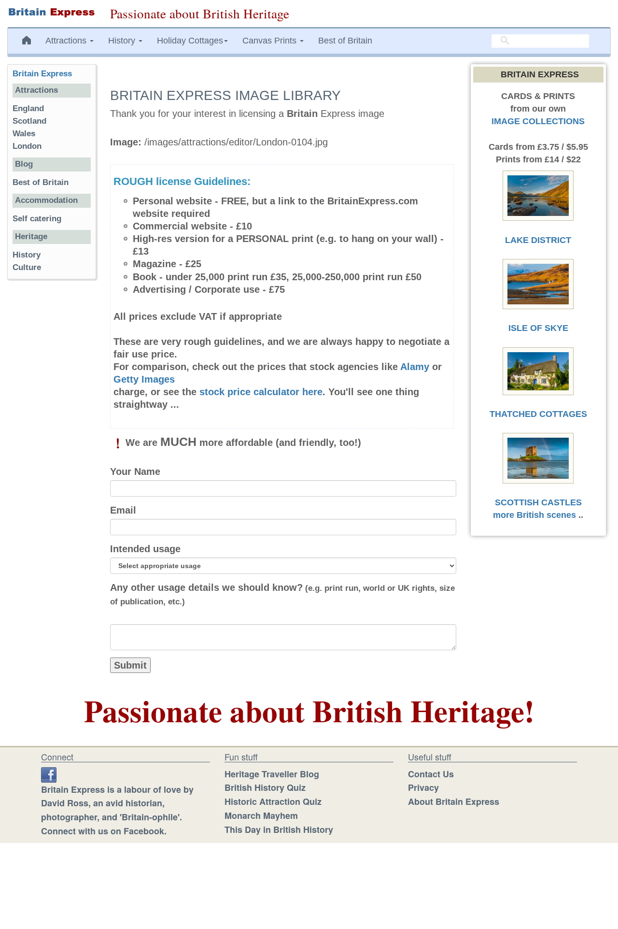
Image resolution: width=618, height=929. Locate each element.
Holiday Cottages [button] (190, 40)
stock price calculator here (261, 391)
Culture (27, 267)
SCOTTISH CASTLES (538, 502)
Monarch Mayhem (261, 815)
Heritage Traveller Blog (272, 774)
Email (123, 510)
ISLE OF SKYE (538, 328)
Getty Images (144, 379)
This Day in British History (279, 829)
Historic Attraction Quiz (273, 801)
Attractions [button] (67, 40)
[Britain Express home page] (51, 12)
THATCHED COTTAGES (538, 414)
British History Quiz (265, 787)
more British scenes (534, 515)
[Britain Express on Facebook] (48, 774)
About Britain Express (453, 801)
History (27, 254)
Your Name (135, 471)
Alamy (414, 366)
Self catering (37, 218)
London (27, 146)
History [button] (123, 40)
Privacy (423, 787)
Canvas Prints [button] (270, 40)
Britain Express (42, 73)
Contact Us (431, 774)
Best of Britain (345, 40)
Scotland (29, 121)
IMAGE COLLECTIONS (538, 121)
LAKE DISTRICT (538, 240)
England (28, 108)
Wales (24, 133)
